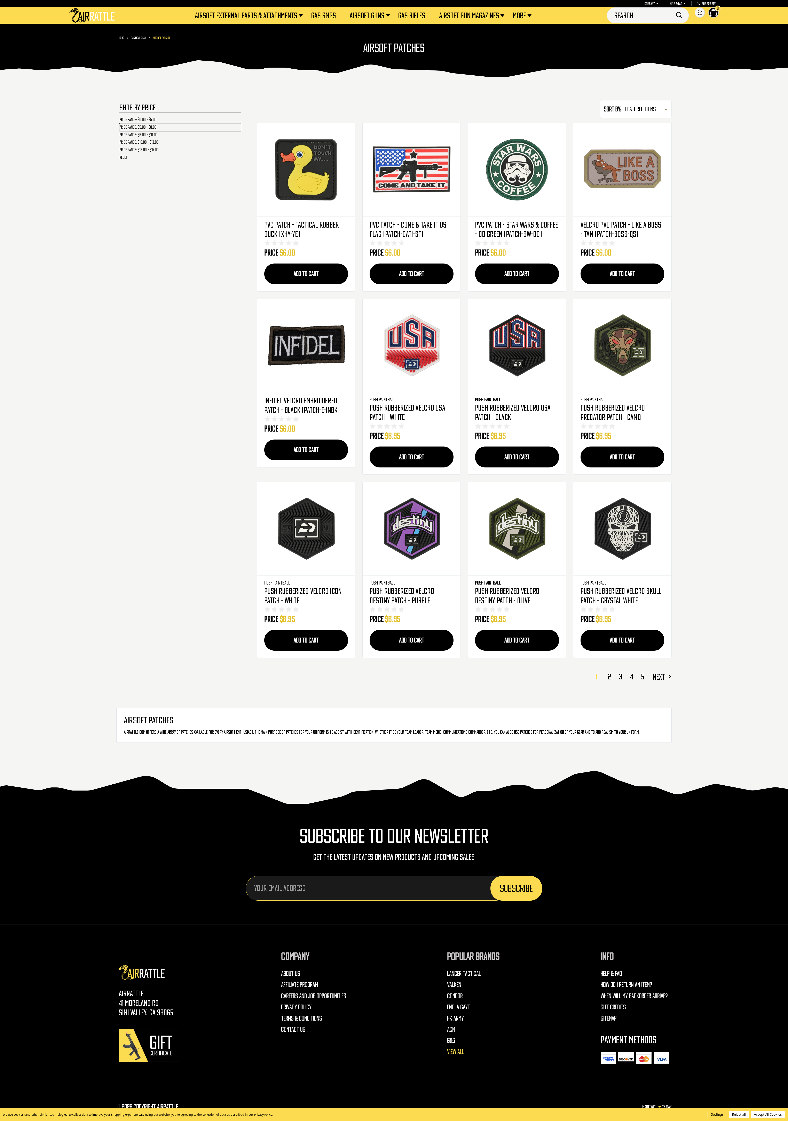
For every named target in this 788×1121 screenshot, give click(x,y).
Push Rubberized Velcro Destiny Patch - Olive (507, 595)
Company (650, 3)
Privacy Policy (296, 1007)
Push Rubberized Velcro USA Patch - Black (513, 412)
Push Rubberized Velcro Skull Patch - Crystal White (621, 595)
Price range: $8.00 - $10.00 (138, 135)
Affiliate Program (299, 984)
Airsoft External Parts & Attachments (246, 15)
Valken (454, 984)
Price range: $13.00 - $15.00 (139, 150)
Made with (650, 1107)
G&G (451, 1040)
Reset (123, 157)
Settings (717, 1114)
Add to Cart (306, 274)
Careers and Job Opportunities (313, 996)
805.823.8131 (709, 3)
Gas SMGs (323, 15)
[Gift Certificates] (149, 1045)
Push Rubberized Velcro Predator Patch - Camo (613, 412)
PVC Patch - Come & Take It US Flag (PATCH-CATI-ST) (408, 229)
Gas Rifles (411, 15)
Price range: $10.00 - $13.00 (139, 142)
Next (659, 676)
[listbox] (647, 109)
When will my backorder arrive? (634, 996)
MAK (669, 1107)
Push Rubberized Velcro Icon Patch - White (303, 595)
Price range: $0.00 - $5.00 (138, 119)
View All (455, 1052)
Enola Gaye (458, 1007)
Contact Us (293, 1029)
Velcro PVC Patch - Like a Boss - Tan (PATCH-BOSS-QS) (621, 229)
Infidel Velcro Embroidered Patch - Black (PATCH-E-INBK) (302, 405)
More (519, 15)
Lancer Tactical (464, 973)
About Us (290, 973)
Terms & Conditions (301, 1018)
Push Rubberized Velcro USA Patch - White (407, 412)
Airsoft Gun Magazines (469, 15)
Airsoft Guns (367, 15)
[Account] (700, 12)
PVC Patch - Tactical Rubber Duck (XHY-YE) (301, 229)
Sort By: (612, 109)
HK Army (455, 1018)
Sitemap (609, 1018)
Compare (306, 170)
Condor (455, 996)
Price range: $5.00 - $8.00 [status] (138, 127)
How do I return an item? (626, 984)
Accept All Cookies (768, 1114)
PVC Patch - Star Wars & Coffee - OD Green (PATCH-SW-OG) (516, 229)
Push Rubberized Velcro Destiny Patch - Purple (402, 595)
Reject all (739, 1114)
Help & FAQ (676, 3)
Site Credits (613, 1007)
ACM (451, 1029)
